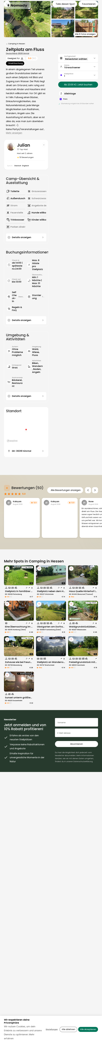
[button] (78, 58)
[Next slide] (95, 490)
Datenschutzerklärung (83, 761)
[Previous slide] (88, 490)
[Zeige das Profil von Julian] (44, 145)
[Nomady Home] (17, 5)
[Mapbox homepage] (12, 440)
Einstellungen (52, 1029)
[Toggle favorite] (7, 568)
